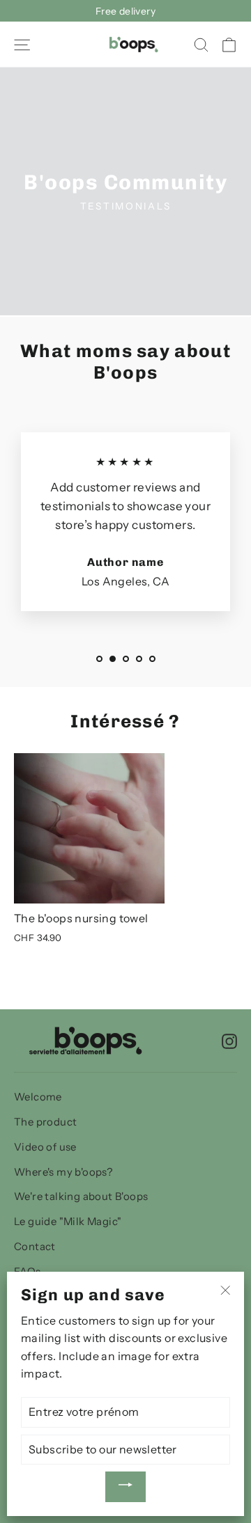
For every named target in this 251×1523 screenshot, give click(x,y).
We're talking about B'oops (81, 1196)
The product (45, 1122)
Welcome (38, 1097)
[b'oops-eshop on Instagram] (229, 1041)
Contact (35, 1246)
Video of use (45, 1147)
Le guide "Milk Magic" (67, 1221)
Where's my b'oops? (63, 1172)
